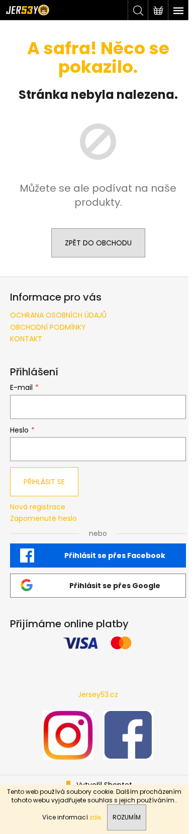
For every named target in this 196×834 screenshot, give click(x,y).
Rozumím (127, 817)
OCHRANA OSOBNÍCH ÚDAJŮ (58, 315)
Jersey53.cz (98, 694)
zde (95, 817)
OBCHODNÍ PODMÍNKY (48, 327)
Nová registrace (37, 507)
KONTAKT (26, 339)
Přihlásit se (44, 482)
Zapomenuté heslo (43, 518)
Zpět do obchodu (98, 243)
